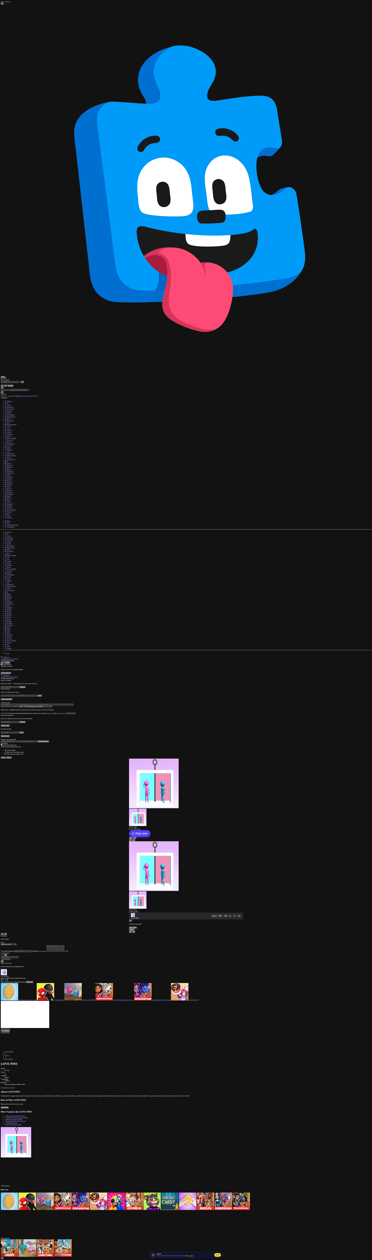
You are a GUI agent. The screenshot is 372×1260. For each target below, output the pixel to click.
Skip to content (5, 1)
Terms (16, 659)
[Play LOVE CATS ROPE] (45, 1207)
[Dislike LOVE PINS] (134, 838)
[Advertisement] (25, 1014)
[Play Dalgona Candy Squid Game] (10, 1207)
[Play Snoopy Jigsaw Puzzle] (10, 1251)
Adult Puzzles (9, 1052)
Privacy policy (189, 1255)
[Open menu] (2, 4)
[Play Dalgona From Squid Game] (188, 1207)
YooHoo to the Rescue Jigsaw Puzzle (16, 1117)
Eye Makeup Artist (11, 1123)
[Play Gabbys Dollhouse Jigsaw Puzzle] (63, 1207)
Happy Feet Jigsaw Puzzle (14, 1124)
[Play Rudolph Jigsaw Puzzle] (206, 1207)
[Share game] (230, 916)
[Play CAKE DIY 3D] (99, 1207)
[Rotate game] (133, 932)
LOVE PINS (9, 1059)
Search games (5, 380)
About (3, 659)
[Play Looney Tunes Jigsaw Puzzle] (45, 1251)
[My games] (5, 386)
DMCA (7, 659)
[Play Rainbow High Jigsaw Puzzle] (223, 1207)
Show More (5, 1107)
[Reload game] (130, 932)
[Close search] (22, 382)
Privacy (11, 659)
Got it (217, 1255)
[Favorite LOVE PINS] (130, 840)
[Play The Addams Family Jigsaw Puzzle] (241, 1207)
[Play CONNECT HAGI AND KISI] (27, 1251)
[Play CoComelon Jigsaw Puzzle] (134, 1207)
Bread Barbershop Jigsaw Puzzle (16, 1121)
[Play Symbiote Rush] (27, 1207)
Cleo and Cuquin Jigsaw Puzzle (15, 1116)
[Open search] (2, 386)
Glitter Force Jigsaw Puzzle (14, 1119)
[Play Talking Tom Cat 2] (152, 1207)
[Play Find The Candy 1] (170, 1207)
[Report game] (234, 916)
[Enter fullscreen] (239, 916)
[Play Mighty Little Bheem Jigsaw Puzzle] (63, 1251)
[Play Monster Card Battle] (117, 1207)
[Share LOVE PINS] (133, 840)
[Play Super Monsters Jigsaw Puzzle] (81, 1207)
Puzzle (7, 1055)
